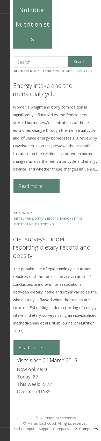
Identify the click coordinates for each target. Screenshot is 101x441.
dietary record (47, 218)
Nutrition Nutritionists (32, 24)
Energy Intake (54, 71)
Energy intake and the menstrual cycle (42, 89)
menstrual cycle (79, 71)
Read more (30, 186)
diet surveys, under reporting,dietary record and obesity (52, 247)
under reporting (40, 224)
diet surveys (23, 218)
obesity (20, 224)
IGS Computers (85, 428)
